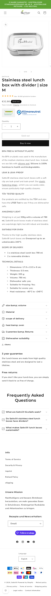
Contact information (32, 590)
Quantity (5, 121)
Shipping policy (41, 586)
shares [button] (8, 344)
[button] (5, 13)
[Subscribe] (40, 524)
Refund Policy (11, 477)
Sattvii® (14, 582)
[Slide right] (31, 72)
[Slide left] (20, 72)
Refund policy (41, 582)
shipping (9, 483)
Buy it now (25, 143)
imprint (8, 471)
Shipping (16, 105)
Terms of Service (13, 459)
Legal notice (17, 590)
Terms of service (26, 586)
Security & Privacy (13, 465)
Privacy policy (12, 586)
